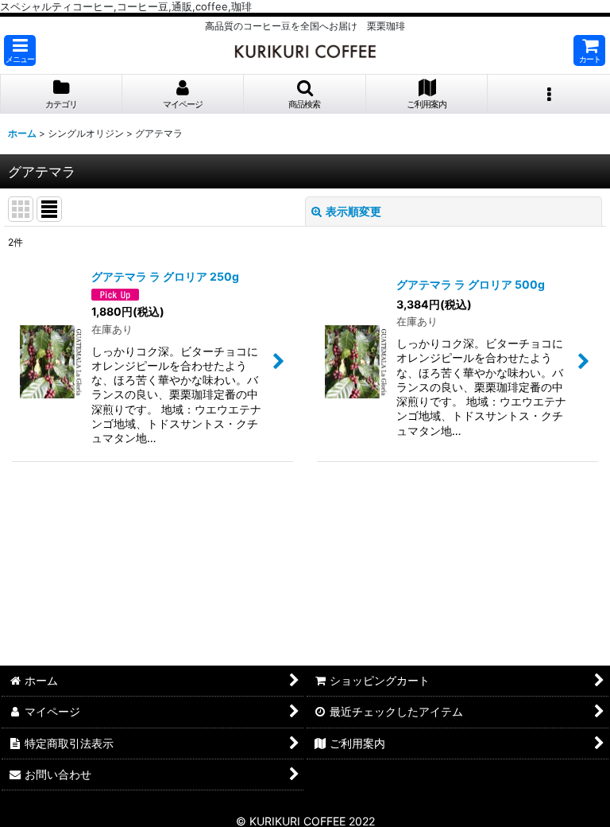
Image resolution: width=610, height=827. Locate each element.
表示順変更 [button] (353, 211)
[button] (20, 50)
